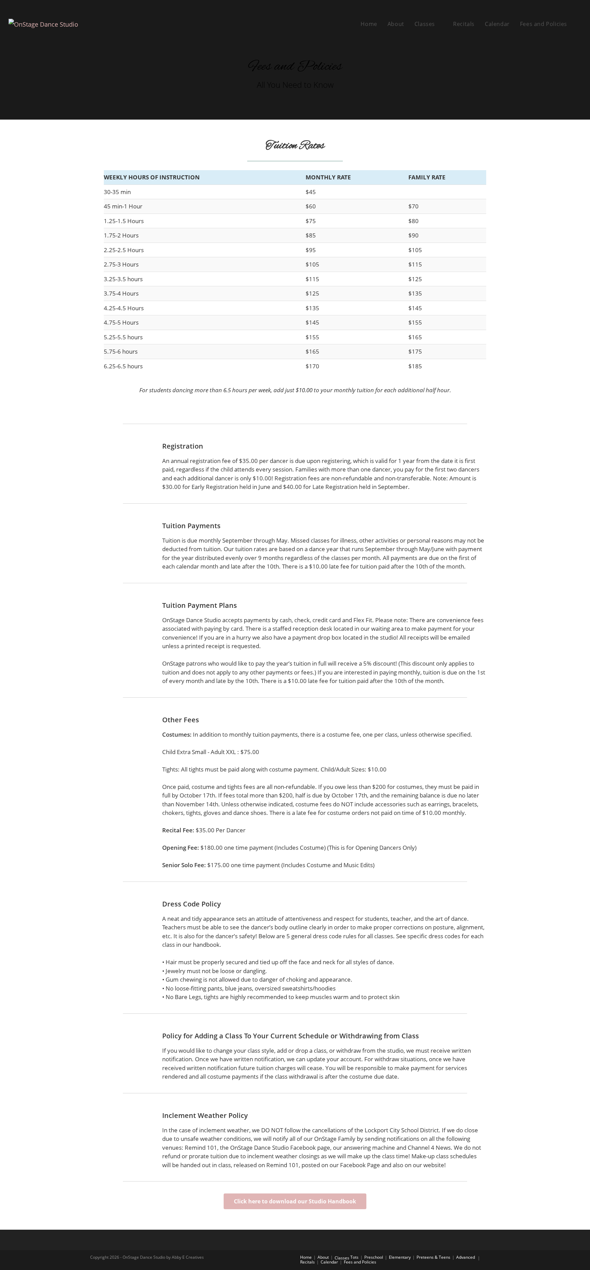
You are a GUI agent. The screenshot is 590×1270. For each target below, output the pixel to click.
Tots (354, 1257)
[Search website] (579, 24)
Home (306, 1257)
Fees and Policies (360, 1262)
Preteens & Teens (433, 1257)
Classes (342, 1258)
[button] (295, 1201)
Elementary (400, 1257)
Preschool (373, 1257)
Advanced (465, 1257)
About (323, 1257)
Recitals (307, 1262)
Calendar (329, 1262)
